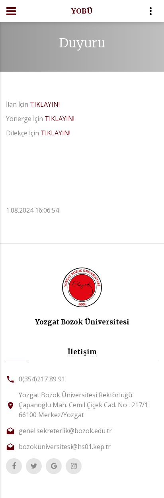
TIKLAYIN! (45, 104)
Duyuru (82, 43)
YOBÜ (82, 11)
